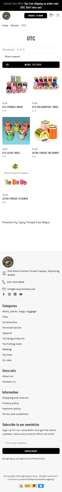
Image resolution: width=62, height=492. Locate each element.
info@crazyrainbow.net (21, 289)
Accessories (9, 322)
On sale (6, 360)
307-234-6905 (15, 282)
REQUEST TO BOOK (35, 15)
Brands (15, 25)
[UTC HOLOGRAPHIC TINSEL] (46, 85)
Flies (5, 316)
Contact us (9, 381)
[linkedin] (15, 294)
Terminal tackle (11, 327)
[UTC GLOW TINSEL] (16, 131)
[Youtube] (21, 294)
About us (7, 376)
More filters (33, 64)
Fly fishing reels (12, 343)
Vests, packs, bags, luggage (19, 311)
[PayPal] (28, 486)
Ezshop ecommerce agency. (41, 479)
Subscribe (31, 451)
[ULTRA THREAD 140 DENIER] (46, 131)
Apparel (7, 333)
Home (5, 25)
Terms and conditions (15, 413)
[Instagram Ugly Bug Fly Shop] (9, 294)
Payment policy (11, 408)
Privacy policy (10, 403)
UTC (23, 25)
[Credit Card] (21, 486)
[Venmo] (41, 486)
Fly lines (7, 354)
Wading (6, 349)
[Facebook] (3, 294)
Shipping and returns (15, 397)
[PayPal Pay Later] (34, 486)
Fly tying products (13, 338)
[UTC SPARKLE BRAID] (16, 85)
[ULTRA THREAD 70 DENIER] (16, 177)
